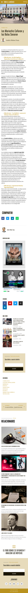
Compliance (6, 381)
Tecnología (6, 394)
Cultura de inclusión (9, 382)
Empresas (5, 384)
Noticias (5, 389)
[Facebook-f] (5, 303)
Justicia (5, 385)
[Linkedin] (5, 307)
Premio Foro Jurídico (9, 392)
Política (5, 390)
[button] (2, 2)
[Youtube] (10, 303)
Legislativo (6, 387)
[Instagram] (21, 303)
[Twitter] (15, 303)
